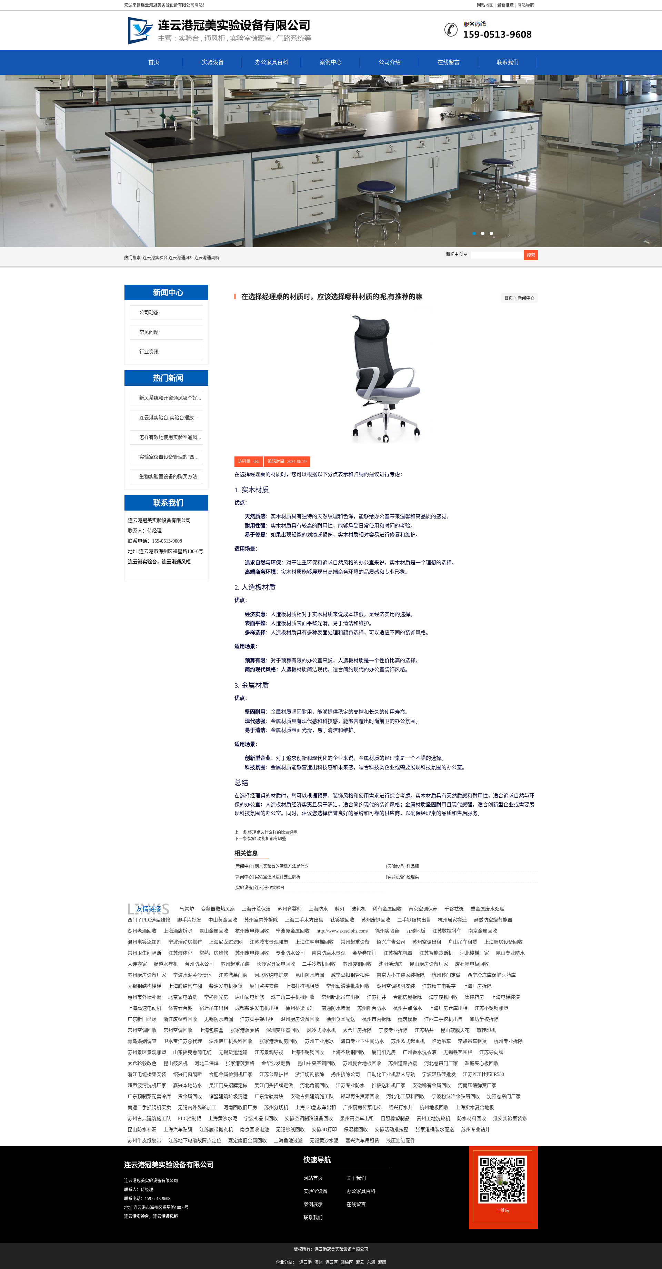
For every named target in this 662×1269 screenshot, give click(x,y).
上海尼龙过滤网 (226, 942)
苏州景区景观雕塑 (147, 1052)
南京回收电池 (254, 1129)
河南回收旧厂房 (240, 1107)
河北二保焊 (206, 1063)
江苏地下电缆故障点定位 (194, 1140)
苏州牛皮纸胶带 (144, 1140)
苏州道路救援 (402, 1063)
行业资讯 (149, 351)
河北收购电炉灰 (271, 975)
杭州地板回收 (434, 1107)
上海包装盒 (211, 1030)
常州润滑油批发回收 (348, 986)
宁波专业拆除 (393, 1030)
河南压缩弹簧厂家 (477, 1085)
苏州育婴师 (290, 909)
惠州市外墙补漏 (144, 997)
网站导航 (526, 5)
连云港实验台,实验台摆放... (168, 417)
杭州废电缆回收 (252, 931)
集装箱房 (474, 997)
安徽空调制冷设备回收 (309, 1118)
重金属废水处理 (487, 909)
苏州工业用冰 (319, 1041)
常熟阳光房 (216, 997)
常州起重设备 (355, 942)
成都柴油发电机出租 (257, 1008)
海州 (318, 1262)
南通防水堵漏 (335, 1008)
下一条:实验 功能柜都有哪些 (260, 838)
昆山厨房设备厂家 (429, 964)
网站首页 (313, 1178)
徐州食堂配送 (340, 1019)
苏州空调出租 (426, 942)
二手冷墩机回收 (319, 964)
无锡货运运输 (233, 1052)
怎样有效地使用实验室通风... (170, 437)
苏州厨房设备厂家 (147, 975)
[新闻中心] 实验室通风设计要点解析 (267, 877)
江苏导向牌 (491, 1052)
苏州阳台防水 (371, 1008)
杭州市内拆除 (376, 1019)
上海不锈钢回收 (307, 1052)
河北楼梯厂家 (474, 953)
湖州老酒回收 (142, 931)
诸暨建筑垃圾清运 (228, 1096)
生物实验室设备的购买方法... (170, 476)
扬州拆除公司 (345, 1074)
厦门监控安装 (264, 986)
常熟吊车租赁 (472, 1041)
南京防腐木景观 (328, 953)
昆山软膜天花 (455, 1030)
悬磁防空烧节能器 (493, 920)
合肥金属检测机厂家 (230, 1074)
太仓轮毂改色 (142, 1063)
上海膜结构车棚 (185, 986)
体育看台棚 (180, 1008)
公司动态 (149, 312)
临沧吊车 (441, 1041)
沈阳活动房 (391, 964)
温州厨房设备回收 (300, 1019)
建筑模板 (407, 1019)
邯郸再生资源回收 (360, 1096)
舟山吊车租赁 (462, 942)
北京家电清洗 (182, 997)
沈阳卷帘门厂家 (504, 1096)
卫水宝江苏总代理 (182, 1041)
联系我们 (507, 62)
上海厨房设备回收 (503, 942)
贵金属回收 (190, 1096)
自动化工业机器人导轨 (391, 1074)
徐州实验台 (387, 931)
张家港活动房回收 (278, 1041)
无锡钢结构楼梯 (144, 986)
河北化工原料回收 (405, 1096)
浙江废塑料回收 (180, 1019)
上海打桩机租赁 (302, 986)
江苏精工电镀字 (439, 986)
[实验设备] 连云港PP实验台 (259, 887)
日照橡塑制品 (395, 1118)
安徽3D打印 (324, 1129)
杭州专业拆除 (508, 1041)
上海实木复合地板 (474, 1107)
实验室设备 (315, 1191)
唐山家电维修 (249, 997)
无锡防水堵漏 (218, 1019)
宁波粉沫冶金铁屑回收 (456, 1096)
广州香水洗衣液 (420, 1052)
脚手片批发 (189, 920)
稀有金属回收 (387, 909)
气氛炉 (187, 909)
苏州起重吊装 (235, 964)
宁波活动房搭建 (185, 942)
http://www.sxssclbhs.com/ (342, 931)
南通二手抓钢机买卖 (149, 1107)
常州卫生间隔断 (144, 953)
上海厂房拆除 (477, 986)
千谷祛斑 (454, 909)
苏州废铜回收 (375, 920)
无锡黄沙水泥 (324, 1140)
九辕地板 (415, 931)
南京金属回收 (482, 931)
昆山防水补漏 (142, 1129)
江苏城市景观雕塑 (269, 942)
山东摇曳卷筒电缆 (192, 1052)
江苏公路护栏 (273, 1074)
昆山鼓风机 (175, 1063)
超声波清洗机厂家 (147, 1085)
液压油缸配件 (400, 1140)
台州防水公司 (199, 964)
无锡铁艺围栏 (457, 1052)
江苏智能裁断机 (436, 953)
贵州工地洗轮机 (433, 1118)
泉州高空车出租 (357, 1118)
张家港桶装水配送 (434, 1129)
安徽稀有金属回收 (431, 1085)
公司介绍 (390, 62)
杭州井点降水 (407, 1008)
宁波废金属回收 (293, 931)
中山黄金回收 (222, 920)
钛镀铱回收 (342, 920)
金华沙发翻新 (275, 1063)
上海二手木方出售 (304, 920)
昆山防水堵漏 (309, 975)
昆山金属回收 (213, 931)
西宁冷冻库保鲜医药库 (492, 975)
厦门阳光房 (384, 1052)
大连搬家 (137, 964)
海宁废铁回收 (443, 997)
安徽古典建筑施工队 (312, 1096)
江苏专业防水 (350, 1085)
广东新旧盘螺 (142, 1019)
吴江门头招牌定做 (228, 1085)
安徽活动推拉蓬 (392, 1129)
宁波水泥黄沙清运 (192, 975)
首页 (153, 62)
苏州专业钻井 (475, 1129)
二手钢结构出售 (414, 920)
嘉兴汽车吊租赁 (362, 1140)
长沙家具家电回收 (276, 964)
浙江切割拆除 (309, 1074)
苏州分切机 (276, 1107)
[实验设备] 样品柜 (402, 866)
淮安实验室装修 (510, 1118)
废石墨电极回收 (472, 964)
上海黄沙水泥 (222, 1118)
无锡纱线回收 (290, 1129)
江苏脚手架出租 (257, 1019)
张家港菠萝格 (244, 1030)
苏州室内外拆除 (261, 920)
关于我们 (356, 1178)
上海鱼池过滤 (288, 1140)
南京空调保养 (423, 909)
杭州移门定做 (446, 975)
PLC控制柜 (189, 1118)
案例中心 (331, 62)
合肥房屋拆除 (407, 997)
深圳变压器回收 (283, 1030)
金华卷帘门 (364, 953)
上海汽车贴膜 (177, 1129)
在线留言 (449, 62)
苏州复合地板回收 (362, 1063)
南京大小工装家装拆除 (401, 975)
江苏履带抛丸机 (216, 1129)
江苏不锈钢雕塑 (491, 1008)
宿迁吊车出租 (213, 1008)
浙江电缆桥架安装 (147, 1074)
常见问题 (149, 332)
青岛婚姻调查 (142, 1041)
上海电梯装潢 (505, 997)
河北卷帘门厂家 (441, 1063)
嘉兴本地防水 (187, 1085)
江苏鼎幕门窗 (233, 975)
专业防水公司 (290, 953)
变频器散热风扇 (218, 909)
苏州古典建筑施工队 (149, 1118)
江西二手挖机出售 (443, 1019)
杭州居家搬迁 (452, 920)
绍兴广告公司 (391, 942)
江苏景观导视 (268, 1052)
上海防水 (318, 909)
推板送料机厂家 (388, 1085)
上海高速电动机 (144, 1008)
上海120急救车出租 (315, 1107)
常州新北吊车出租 (340, 997)
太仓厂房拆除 (357, 1030)
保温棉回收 (356, 1129)
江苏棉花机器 (397, 953)
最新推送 (505, 5)
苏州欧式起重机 (408, 1041)
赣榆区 (347, 1262)
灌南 (382, 1262)
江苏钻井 (424, 1030)
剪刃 (339, 909)
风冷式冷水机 (321, 1030)
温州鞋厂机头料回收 (230, 1041)
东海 (371, 1262)
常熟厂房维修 (213, 953)
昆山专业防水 (510, 953)
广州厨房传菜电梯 (362, 1107)
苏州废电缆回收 (252, 953)
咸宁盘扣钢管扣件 (350, 975)
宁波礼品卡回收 (261, 1118)
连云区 (331, 1262)
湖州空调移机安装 (396, 986)
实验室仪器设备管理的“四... (169, 457)
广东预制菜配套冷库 (149, 1096)
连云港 (305, 1262)
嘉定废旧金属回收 (247, 1140)
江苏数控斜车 (446, 931)
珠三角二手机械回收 (292, 997)
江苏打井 (376, 997)
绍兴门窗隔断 (187, 1074)
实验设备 (213, 62)
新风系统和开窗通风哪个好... (170, 398)
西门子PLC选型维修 (149, 920)
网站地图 (485, 5)
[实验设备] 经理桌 (402, 877)
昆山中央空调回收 (316, 1063)
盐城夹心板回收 (482, 1063)
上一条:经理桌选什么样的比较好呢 (266, 832)
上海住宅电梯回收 (314, 942)
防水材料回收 (471, 1118)
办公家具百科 (271, 62)
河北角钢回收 (314, 1085)
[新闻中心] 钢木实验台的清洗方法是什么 (271, 866)
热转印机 (486, 1030)
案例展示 (313, 1204)
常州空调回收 (142, 1030)
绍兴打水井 (401, 1107)
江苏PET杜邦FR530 (483, 1074)
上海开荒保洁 (256, 909)
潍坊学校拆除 (484, 1019)
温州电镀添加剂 (144, 942)
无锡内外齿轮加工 (197, 1107)
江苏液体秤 (180, 953)
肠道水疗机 (166, 964)
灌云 (360, 1262)
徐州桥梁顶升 (299, 1008)
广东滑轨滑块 (268, 1096)
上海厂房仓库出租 (448, 1008)
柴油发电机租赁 (226, 986)
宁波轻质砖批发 (439, 1074)
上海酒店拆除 (177, 931)
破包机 (358, 909)
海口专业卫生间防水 (362, 1041)
